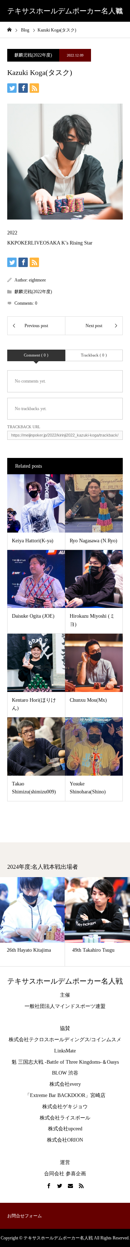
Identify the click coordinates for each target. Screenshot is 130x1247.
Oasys (113, 1062)
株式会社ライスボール (65, 1118)
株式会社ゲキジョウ (65, 1106)
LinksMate (65, 1051)
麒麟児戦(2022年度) (33, 55)
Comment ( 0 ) (36, 355)
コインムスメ (106, 1039)
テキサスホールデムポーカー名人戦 (65, 11)
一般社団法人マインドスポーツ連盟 (65, 1006)
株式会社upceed (65, 1128)
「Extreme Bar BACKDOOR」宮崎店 (65, 1095)
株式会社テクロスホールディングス (49, 1039)
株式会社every (65, 1084)
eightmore (37, 280)
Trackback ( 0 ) (94, 355)
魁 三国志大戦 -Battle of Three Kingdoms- (57, 1062)
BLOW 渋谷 (65, 1073)
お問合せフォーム (24, 1215)
